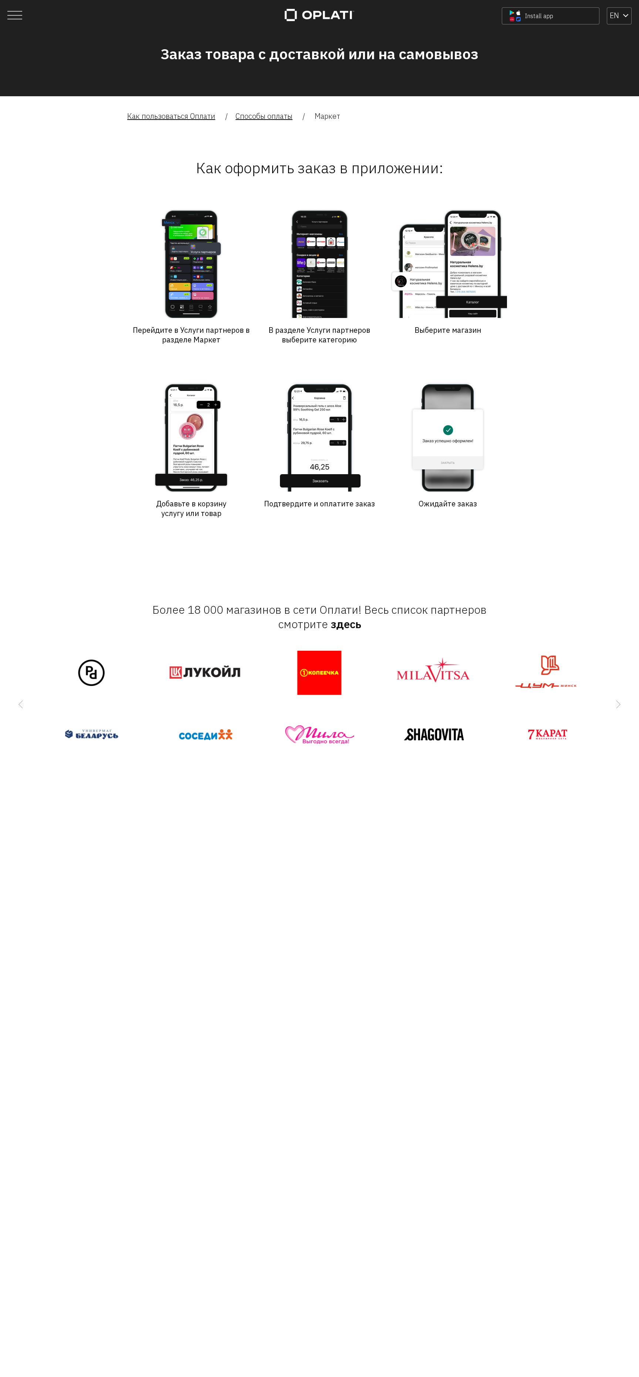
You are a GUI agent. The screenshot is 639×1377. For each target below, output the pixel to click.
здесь (346, 624)
